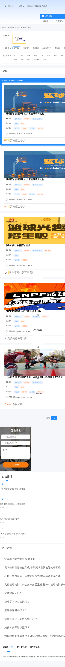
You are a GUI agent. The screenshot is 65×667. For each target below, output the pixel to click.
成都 (28, 59)
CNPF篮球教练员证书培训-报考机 (13, 534)
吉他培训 (57, 48)
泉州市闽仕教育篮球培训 (18, 245)
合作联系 (59, 21)
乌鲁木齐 (37, 59)
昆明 (44, 59)
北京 (15, 55)
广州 (42, 55)
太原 (15, 59)
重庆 (35, 55)
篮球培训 (27, 27)
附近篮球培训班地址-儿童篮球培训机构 (25, 113)
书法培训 (36, 48)
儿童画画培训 (46, 48)
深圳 (48, 55)
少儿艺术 (19, 27)
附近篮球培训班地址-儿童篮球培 (12, 504)
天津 (28, 55)
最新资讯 (46, 21)
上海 (22, 55)
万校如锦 (11, 27)
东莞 (55, 55)
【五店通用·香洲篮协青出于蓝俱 (12, 489)
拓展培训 (26, 48)
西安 (22, 59)
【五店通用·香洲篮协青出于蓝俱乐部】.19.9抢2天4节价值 (34, 377)
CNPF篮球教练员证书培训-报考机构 (23, 311)
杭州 (61, 55)
